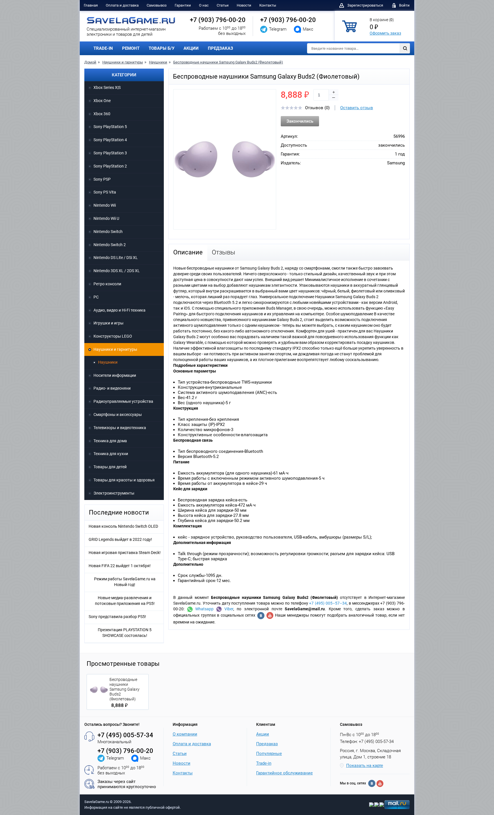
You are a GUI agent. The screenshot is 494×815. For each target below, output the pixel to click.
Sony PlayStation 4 (110, 140)
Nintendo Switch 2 (109, 244)
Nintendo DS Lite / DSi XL (115, 257)
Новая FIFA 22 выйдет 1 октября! (120, 565)
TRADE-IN (103, 48)
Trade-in (263, 763)
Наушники (158, 62)
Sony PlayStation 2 (110, 166)
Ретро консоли (107, 284)
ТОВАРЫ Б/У (161, 48)
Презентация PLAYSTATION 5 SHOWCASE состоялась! (125, 632)
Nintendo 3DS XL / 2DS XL (116, 270)
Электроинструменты (113, 493)
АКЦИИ (191, 48)
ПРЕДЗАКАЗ (220, 48)
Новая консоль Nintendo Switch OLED (123, 526)
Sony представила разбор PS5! (117, 616)
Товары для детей (110, 467)
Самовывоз (157, 5)
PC (96, 297)
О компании (185, 734)
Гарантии (183, 5)
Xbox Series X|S (107, 87)
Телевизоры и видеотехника (119, 427)
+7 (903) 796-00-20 (218, 19)
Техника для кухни (110, 453)
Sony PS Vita (104, 192)
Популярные (269, 753)
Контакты (267, 5)
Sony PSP (102, 179)
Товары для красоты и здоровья (124, 480)
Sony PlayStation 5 (110, 126)
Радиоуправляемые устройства (123, 401)
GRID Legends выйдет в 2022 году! (120, 539)
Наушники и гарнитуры (122, 62)
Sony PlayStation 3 (110, 153)
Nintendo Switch (108, 231)
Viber (227, 609)
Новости (244, 5)
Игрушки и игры (108, 323)
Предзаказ (267, 743)
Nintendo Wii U (106, 218)
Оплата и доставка (122, 5)
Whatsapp (203, 609)
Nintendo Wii (104, 205)
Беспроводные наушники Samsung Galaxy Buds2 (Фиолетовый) (228, 62)
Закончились (299, 121)
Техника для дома (110, 441)
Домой (90, 62)
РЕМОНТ (131, 48)
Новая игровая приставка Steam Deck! (125, 552)
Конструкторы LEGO (112, 336)
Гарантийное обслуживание (284, 773)
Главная (91, 5)
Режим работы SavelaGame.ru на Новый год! (125, 582)
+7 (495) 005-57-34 (125, 735)
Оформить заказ (385, 33)
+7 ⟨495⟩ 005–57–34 (328, 603)
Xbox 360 (101, 113)
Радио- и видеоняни (112, 388)
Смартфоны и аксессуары (117, 414)
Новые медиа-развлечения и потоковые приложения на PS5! (125, 600)
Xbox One (102, 100)
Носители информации (114, 375)
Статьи (223, 5)
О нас (204, 5)
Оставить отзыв (356, 107)
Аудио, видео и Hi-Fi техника (119, 310)
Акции (262, 734)
